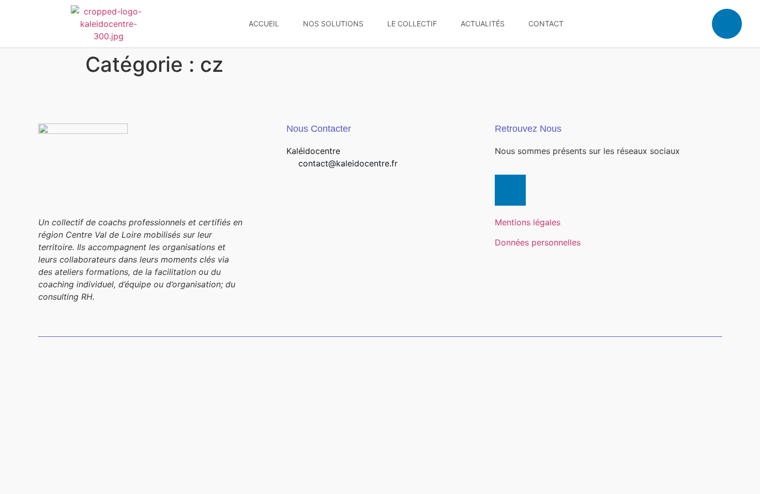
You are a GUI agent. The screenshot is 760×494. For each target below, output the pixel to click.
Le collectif (412, 23)
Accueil (264, 23)
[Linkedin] (727, 24)
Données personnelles (538, 242)
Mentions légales (527, 222)
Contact (546, 23)
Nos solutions (333, 23)
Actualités (483, 23)
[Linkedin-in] (510, 190)
